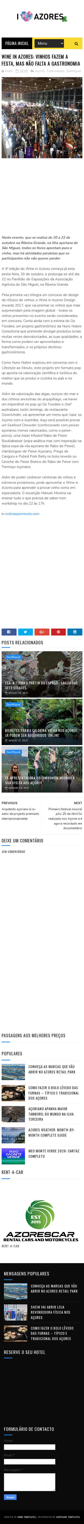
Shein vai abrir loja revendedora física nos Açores (50, 1312)
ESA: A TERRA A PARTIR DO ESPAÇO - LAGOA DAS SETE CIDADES (41, 685)
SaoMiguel (73, 71)
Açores (40, 71)
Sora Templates (27, 1517)
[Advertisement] (42, 197)
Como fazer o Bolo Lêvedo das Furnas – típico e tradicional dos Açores (53, 1092)
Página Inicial (16, 43)
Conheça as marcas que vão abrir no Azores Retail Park (51, 1069)
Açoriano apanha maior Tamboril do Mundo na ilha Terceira (51, 1114)
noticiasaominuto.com (22, 514)
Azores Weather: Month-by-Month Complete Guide (51, 1132)
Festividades (55, 71)
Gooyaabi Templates (68, 1517)
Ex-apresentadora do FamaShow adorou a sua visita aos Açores (40, 780)
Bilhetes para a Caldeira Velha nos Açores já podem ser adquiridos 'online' (41, 733)
